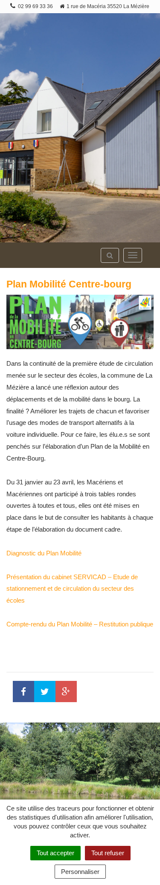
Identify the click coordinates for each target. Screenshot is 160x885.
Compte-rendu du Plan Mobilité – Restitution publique (79, 624)
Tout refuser (107, 853)
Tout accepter (55, 853)
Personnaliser (80, 871)
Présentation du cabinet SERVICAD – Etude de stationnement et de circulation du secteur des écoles (72, 588)
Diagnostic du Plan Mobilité (43, 553)
